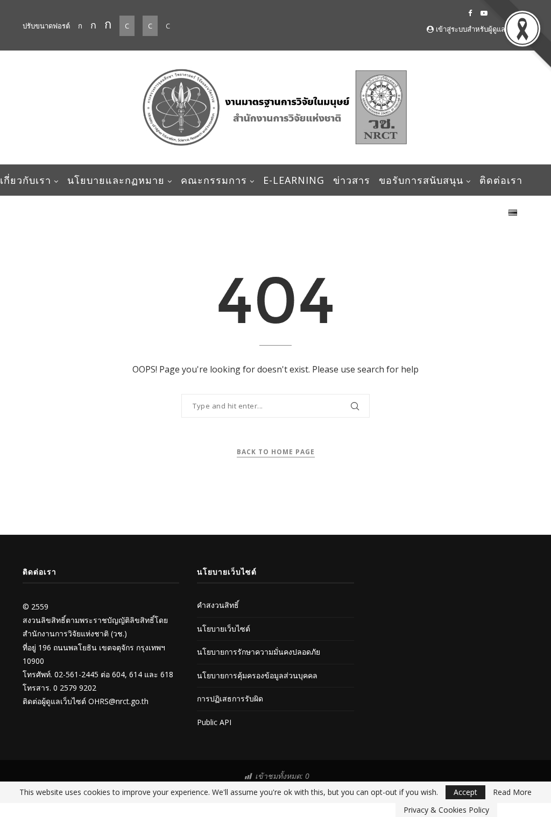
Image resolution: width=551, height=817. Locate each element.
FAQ (489, 211)
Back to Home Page (276, 451)
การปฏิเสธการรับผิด (230, 698)
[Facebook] (470, 13)
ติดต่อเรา (500, 180)
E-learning (293, 180)
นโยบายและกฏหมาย (116, 180)
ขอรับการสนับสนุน (421, 180)
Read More (512, 792)
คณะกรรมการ (214, 180)
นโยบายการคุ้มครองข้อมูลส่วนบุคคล (257, 675)
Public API (214, 722)
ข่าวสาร (351, 180)
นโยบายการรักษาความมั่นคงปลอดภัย (258, 652)
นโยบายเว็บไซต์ (223, 629)
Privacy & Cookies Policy (446, 810)
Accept (465, 792)
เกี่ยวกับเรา (25, 180)
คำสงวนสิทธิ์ (218, 605)
